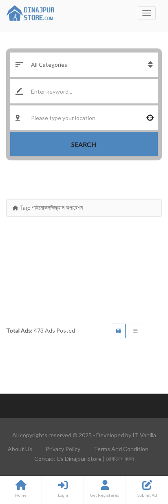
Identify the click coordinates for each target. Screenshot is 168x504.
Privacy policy (63, 448)
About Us (20, 448)
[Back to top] (141, 453)
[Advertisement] (84, 267)
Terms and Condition (121, 448)
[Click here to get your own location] (150, 117)
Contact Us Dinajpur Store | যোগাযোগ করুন (84, 458)
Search (84, 144)
